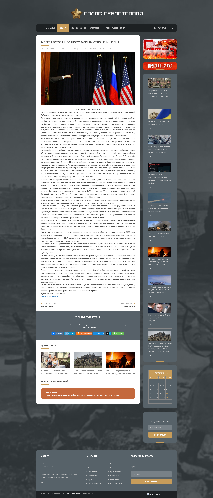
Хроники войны (78, 28)
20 (160, 393)
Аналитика (72, 49)
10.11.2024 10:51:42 (48, 49)
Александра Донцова (88, 49)
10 (150, 389)
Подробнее (152, 103)
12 (157, 389)
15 (167, 389)
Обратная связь (116, 483)
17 (150, 393)
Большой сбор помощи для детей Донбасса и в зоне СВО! (54, 372)
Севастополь (92, 472)
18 (154, 393)
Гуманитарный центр (115, 28)
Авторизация (161, 28)
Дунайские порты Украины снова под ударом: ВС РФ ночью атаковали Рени (120, 373)
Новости (63, 28)
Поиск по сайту (116, 476)
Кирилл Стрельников (49, 296)
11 (154, 389)
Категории (95, 28)
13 (160, 389)
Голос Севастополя (73, 494)
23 (170, 393)
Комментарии (115, 479)
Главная (51, 28)
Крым (90, 468)
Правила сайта (115, 472)
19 (157, 393)
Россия (90, 464)
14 (164, 389)
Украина (91, 479)
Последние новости (117, 468)
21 (164, 393)
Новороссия (92, 476)
